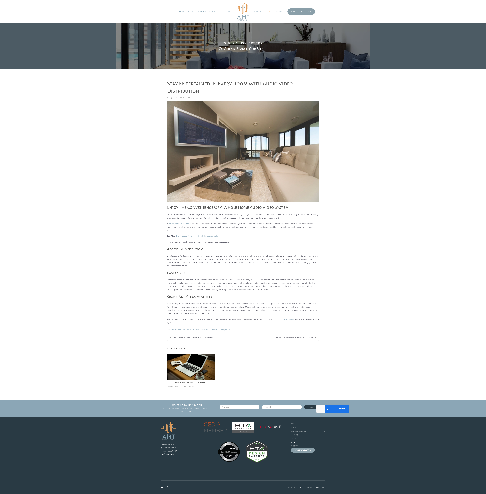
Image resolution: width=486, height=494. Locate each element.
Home (181, 12)
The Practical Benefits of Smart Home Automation (198, 236)
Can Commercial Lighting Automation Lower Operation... (194, 337)
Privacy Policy (320, 487)
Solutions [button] (226, 12)
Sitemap (309, 487)
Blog (269, 12)
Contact (279, 12)
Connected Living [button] (207, 12)
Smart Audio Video (197, 330)
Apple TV (226, 330)
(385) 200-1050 (167, 454)
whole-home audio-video (180, 224)
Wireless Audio (179, 330)
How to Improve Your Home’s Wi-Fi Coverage (186, 383)
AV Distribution (213, 330)
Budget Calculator (301, 12)
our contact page (286, 319)
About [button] (191, 12)
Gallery (258, 12)
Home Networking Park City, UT (181, 386)
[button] (243, 476)
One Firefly (299, 487)
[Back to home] (243, 12)
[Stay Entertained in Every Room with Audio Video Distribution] (243, 151)
